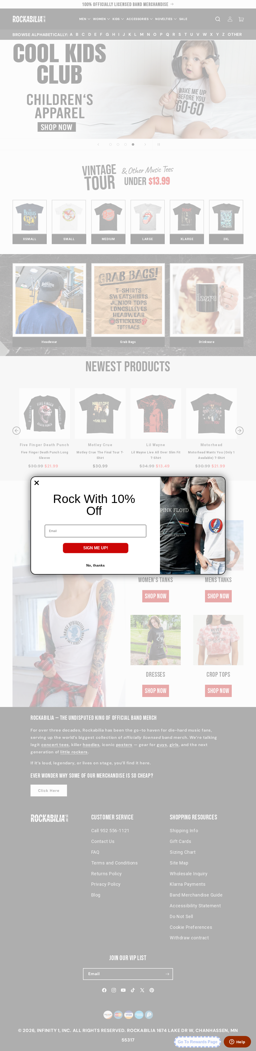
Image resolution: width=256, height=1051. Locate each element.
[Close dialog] (36, 482)
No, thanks (95, 565)
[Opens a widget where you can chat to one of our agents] (237, 1042)
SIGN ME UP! (95, 548)
